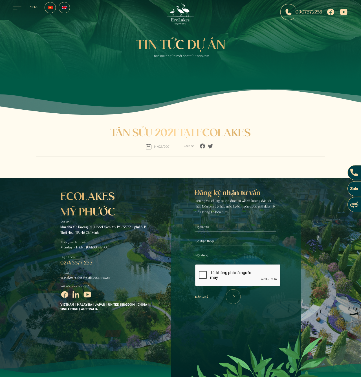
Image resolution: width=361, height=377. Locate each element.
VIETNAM (67, 304)
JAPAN (100, 304)
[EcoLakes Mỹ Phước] (180, 15)
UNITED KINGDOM (121, 304)
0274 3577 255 (76, 262)
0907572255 (308, 11)
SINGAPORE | (70, 309)
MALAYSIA (84, 304)
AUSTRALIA (90, 309)
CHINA (142, 304)
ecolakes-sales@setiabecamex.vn (85, 277)
